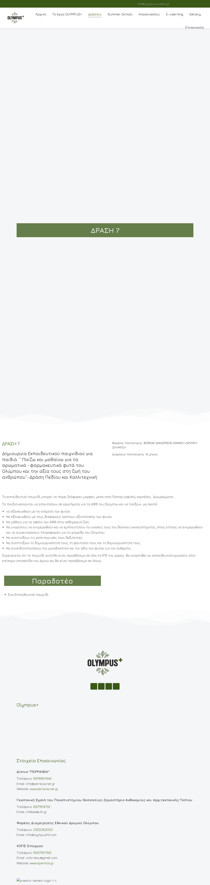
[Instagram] (101, 686)
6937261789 (42, 852)
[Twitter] (108, 686)
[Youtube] (116, 686)
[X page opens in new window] (185, 4)
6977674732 (41, 807)
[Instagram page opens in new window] (192, 4)
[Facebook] (93, 686)
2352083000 (43, 829)
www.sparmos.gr (42, 863)
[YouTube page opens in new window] (200, 4)
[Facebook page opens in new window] (177, 4)
